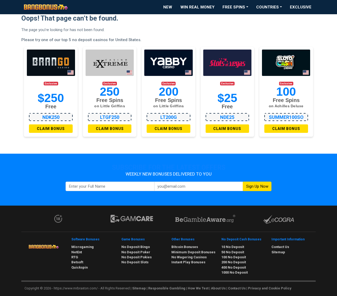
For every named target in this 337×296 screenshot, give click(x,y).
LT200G (168, 117)
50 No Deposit (232, 252)
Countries (267, 7)
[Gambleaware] (205, 219)
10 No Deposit (232, 247)
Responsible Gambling (166, 288)
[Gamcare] (132, 218)
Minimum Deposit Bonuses (193, 252)
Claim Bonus (51, 129)
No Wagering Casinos (189, 257)
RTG (74, 257)
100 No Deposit (233, 257)
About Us (218, 288)
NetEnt (76, 252)
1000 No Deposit (234, 272)
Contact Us (280, 247)
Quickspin (79, 267)
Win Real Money (197, 7)
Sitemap (278, 252)
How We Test (198, 288)
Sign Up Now (257, 186)
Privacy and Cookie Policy (269, 288)
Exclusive (300, 7)
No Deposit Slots (134, 262)
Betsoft (77, 262)
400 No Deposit (233, 267)
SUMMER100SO (286, 117)
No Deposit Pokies (136, 257)
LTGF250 (109, 117)
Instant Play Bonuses (188, 262)
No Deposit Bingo (135, 247)
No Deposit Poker (135, 252)
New (167, 7)
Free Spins (233, 7)
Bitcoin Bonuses (184, 247)
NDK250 (51, 117)
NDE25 (227, 117)
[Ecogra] (279, 219)
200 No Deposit (233, 262)
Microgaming (82, 247)
